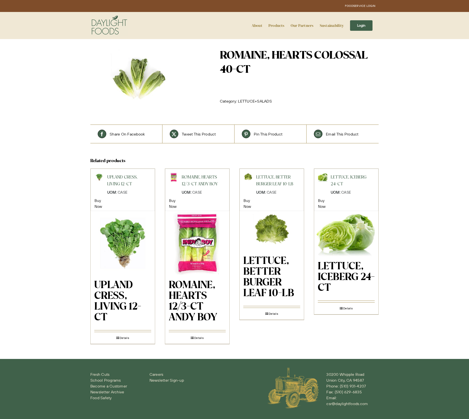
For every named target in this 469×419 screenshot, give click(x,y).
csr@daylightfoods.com (347, 403)
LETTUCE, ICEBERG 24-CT (346, 277)
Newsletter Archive (107, 391)
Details (124, 338)
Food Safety (101, 397)
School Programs (105, 380)
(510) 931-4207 (353, 386)
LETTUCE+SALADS (255, 101)
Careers (156, 374)
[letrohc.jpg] (151, 79)
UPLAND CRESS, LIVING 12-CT (117, 301)
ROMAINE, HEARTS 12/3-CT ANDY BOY (193, 301)
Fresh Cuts (99, 374)
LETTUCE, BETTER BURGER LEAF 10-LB (268, 277)
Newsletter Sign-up (166, 380)
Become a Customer (108, 386)
